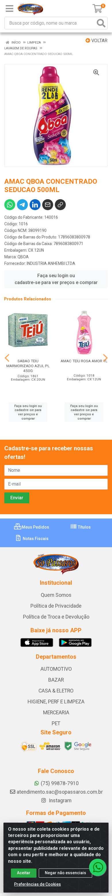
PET (56, 723)
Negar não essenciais (65, 872)
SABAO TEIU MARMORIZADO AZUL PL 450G (28, 366)
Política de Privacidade (56, 606)
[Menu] (9, 8)
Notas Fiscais (35, 538)
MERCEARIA (56, 712)
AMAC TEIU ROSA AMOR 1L (84, 361)
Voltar (98, 40)
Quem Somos (56, 595)
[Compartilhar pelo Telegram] (22, 204)
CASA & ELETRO (56, 691)
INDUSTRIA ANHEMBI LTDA (51, 263)
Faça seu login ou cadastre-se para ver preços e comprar (56, 279)
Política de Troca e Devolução (56, 617)
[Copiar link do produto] (60, 204)
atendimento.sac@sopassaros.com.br (60, 792)
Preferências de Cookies (37, 884)
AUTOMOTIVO (56, 669)
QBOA (23, 257)
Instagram (60, 800)
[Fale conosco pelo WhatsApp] (97, 867)
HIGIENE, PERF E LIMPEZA (56, 702)
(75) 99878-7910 (60, 783)
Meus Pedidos (35, 527)
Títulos (84, 527)
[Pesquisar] (101, 23)
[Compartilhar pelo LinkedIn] (35, 204)
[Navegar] (7, 358)
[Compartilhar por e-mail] (47, 204)
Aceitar (23, 872)
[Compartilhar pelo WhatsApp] (9, 204)
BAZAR (56, 680)
